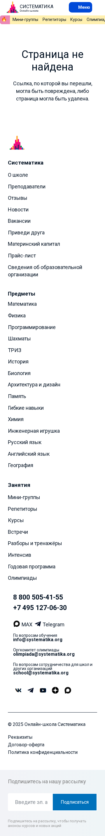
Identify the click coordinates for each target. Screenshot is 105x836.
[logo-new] (12, 7)
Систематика (25, 162)
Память (17, 396)
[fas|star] (55, 690)
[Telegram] (38, 624)
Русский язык (24, 442)
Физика (17, 315)
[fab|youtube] (43, 690)
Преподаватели (27, 186)
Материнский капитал (34, 244)
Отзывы (17, 198)
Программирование (32, 327)
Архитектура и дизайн (34, 384)
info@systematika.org (37, 639)
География (20, 465)
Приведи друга (26, 232)
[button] (80, 7)
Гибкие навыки (26, 408)
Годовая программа (31, 566)
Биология (19, 373)
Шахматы (19, 338)
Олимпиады (22, 578)
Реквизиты (20, 737)
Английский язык (29, 454)
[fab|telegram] (30, 690)
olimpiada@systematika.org (44, 654)
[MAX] (17, 625)
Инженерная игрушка (34, 431)
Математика (22, 304)
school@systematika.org (41, 673)
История (18, 361)
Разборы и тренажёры (35, 543)
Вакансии (19, 221)
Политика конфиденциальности (43, 752)
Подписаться (75, 802)
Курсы (76, 19)
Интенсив (19, 555)
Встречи (18, 532)
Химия (16, 419)
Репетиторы (54, 19)
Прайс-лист (22, 255)
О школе (18, 175)
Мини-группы (25, 19)
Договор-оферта (26, 744)
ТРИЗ (14, 350)
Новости (18, 209)
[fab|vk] (18, 690)
